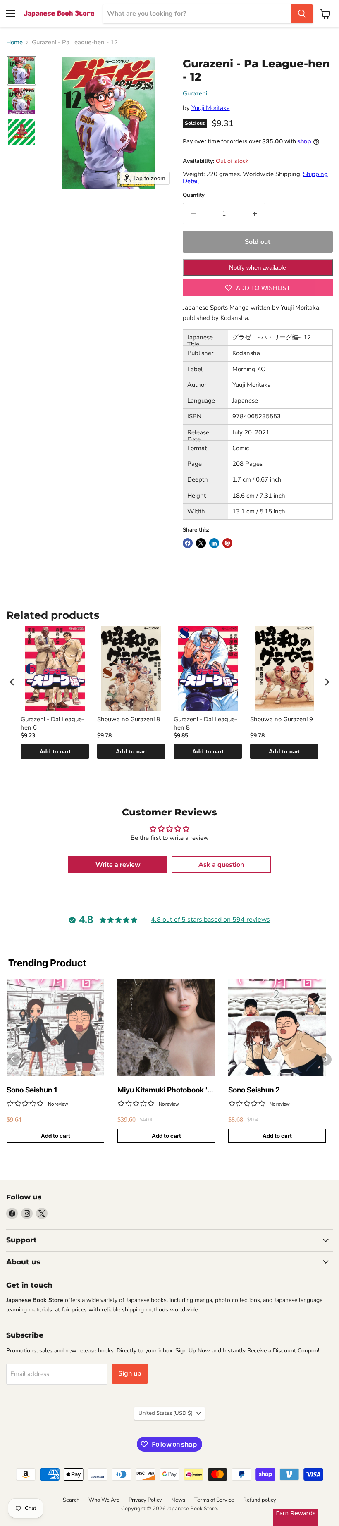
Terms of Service (214, 1500)
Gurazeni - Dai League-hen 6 (52, 723)
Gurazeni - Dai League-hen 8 (205, 723)
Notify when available (257, 267)
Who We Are (103, 1500)
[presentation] (12, 681)
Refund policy (259, 1500)
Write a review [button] (118, 864)
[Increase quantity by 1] (254, 213)
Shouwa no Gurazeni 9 (281, 719)
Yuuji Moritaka (210, 108)
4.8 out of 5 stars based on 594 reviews (210, 919)
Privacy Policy (145, 1500)
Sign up (129, 1373)
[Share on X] (201, 543)
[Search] (302, 13)
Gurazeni (195, 93)
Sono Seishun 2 (254, 1089)
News (178, 1500)
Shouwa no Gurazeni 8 (128, 719)
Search (71, 1500)
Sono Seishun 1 (32, 1089)
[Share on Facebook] (188, 543)
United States (165, 1413)
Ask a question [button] (221, 864)
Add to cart (55, 751)
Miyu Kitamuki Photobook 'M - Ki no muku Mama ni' (165, 1090)
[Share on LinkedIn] (214, 543)
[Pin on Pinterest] (227, 543)
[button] (21, 71)
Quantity (194, 195)
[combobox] (197, 13)
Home (14, 42)
